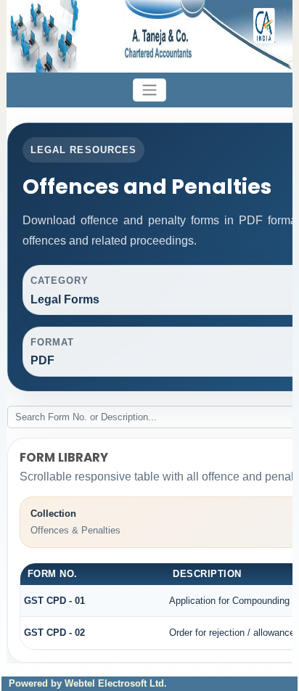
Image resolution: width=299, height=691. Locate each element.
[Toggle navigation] (149, 90)
